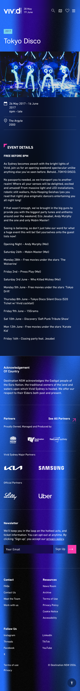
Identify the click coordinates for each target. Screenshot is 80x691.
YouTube (47, 648)
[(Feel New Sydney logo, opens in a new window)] (58, 440)
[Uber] (54, 496)
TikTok (46, 642)
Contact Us (10, 592)
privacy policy (55, 539)
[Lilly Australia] (19, 496)
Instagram (9, 635)
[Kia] (19, 468)
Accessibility (50, 618)
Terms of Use (50, 599)
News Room (49, 586)
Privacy (8, 670)
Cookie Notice (50, 611)
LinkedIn (47, 635)
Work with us (11, 605)
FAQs (6, 586)
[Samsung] (54, 468)
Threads (8, 642)
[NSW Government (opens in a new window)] (13, 440)
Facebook (9, 648)
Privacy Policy (50, 605)
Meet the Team (12, 599)
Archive (47, 592)
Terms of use (11, 665)
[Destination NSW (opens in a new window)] (35, 440)
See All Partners (59, 418)
